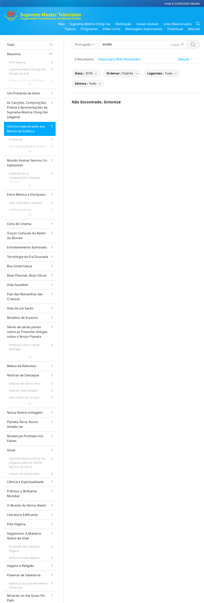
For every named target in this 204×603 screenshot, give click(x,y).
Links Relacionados (177, 24)
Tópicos (70, 29)
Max (61, 24)
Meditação (123, 24)
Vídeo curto (111, 29)
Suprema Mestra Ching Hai (90, 24)
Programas (89, 29)
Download (175, 29)
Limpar (174, 44)
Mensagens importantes (143, 29)
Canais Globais (147, 24)
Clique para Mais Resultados (119, 59)
